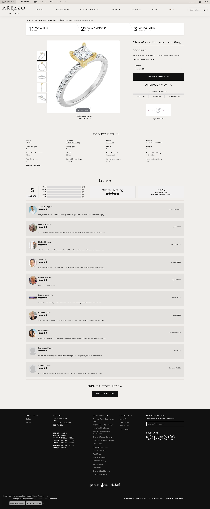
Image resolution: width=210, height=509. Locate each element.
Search (34, 30)
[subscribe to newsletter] (181, 424)
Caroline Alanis (44, 313)
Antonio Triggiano (46, 207)
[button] (192, 2)
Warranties (174, 96)
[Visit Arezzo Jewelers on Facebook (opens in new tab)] (154, 437)
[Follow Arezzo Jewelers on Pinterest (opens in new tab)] (166, 437)
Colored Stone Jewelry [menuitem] (101, 447)
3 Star (44, 192)
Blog (155, 10)
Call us (28, 419)
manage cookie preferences (23, 499)
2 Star (44, 194)
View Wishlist (124, 429)
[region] (83, 76)
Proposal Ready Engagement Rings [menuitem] (103, 420)
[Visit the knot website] (115, 485)
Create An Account (127, 422)
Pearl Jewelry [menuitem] (98, 454)
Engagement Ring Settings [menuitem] (103, 424)
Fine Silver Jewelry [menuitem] (99, 457)
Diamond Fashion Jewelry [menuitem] (102, 437)
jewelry (34, 20)
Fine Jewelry (61, 10)
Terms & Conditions (156, 498)
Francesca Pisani (45, 348)
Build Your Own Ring (65, 20)
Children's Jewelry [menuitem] (99, 461)
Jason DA (42, 260)
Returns (157, 96)
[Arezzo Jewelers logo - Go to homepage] (13, 10)
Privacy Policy (141, 498)
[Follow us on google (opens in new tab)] (148, 437)
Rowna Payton (44, 277)
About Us (115, 10)
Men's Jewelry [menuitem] (98, 464)
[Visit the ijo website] (94, 485)
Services (136, 10)
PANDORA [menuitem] (97, 468)
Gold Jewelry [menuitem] (97, 444)
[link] (8, 2)
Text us (28, 422)
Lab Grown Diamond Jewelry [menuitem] (103, 440)
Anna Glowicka (44, 366)
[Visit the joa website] (104, 485)
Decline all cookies (17, 503)
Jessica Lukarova (45, 295)
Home (28, 20)
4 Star (44, 189)
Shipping (141, 96)
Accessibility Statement (174, 498)
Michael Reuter (44, 242)
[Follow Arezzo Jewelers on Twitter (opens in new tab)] (172, 437)
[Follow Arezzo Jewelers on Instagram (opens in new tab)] (160, 437)
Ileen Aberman (44, 224)
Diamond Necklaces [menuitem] (100, 474)
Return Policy (129, 498)
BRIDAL (39, 10)
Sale (171, 10)
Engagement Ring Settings (47, 20)
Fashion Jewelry (89, 10)
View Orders (124, 426)
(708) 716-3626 (84, 119)
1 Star (44, 197)
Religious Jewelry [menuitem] (99, 450)
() (83, 187)
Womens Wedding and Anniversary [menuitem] (101, 432)
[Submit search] (204, 10)
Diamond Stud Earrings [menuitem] (101, 471)
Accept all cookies (34, 503)
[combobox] (195, 10)
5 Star (44, 187)
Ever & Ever (110, 143)
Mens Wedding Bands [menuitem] (101, 428)
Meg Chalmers (44, 330)
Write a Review (105, 393)
